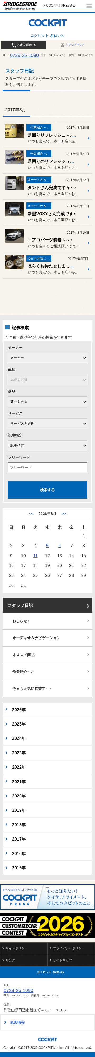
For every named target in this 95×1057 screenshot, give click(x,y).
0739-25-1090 (24, 55)
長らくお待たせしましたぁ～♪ (56, 266)
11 (35, 555)
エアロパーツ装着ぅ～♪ (50, 240)
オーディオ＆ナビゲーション (36, 638)
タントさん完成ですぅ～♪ (52, 187)
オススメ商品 (23, 655)
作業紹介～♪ (22, 672)
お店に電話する (26, 44)
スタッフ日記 (20, 605)
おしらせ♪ (20, 621)
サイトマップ (62, 960)
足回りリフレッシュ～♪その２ (56, 135)
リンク (10, 960)
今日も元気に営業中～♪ (31, 688)
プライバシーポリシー (69, 948)
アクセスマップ (74, 44)
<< (31, 513)
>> (64, 513)
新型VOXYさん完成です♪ (51, 213)
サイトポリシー (17, 948)
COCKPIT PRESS (59, 5)
